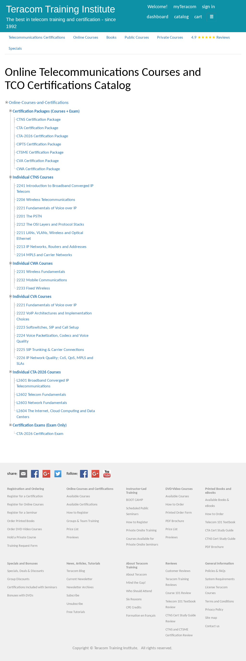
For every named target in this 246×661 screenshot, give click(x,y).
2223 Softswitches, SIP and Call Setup (48, 327)
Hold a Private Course (21, 537)
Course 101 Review (178, 593)
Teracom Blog (76, 571)
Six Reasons (133, 599)
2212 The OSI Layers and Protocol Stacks (50, 224)
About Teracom (136, 575)
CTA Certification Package (37, 128)
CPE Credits (133, 607)
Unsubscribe (75, 604)
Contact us (212, 626)
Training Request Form (22, 546)
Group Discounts (18, 579)
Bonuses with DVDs (20, 595)
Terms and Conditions (219, 601)
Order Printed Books (20, 521)
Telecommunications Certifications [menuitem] (37, 38)
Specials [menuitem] (15, 49)
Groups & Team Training (83, 521)
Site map (211, 618)
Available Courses (78, 496)
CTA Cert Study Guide (219, 530)
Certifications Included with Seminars (32, 587)
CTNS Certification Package (39, 120)
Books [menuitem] (111, 38)
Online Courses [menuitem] (85, 38)
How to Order (175, 504)
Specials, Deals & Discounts (25, 571)
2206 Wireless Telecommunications (46, 200)
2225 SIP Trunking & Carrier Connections (50, 350)
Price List (73, 529)
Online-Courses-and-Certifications (38, 103)
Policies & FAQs (215, 571)
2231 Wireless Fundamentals (41, 272)
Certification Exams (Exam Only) (40, 425)
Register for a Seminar (22, 513)
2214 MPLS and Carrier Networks (44, 255)
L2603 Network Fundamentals (42, 403)
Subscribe (73, 595)
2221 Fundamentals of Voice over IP (47, 208)
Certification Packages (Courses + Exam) (46, 111)
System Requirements (219, 579)
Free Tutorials (76, 612)
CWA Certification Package (38, 169)
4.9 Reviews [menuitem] (210, 38)
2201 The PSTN (29, 216)
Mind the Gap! (136, 583)
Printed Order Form (179, 513)
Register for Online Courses (25, 504)
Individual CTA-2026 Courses (37, 372)
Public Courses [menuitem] (137, 38)
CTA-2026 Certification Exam (40, 434)
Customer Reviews (178, 571)
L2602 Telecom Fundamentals (41, 395)
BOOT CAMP (134, 500)
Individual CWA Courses (33, 264)
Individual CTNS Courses (33, 177)
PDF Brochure (175, 521)
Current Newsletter (79, 579)
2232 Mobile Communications (42, 280)
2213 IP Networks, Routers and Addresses (51, 247)
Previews (73, 537)
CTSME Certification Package (40, 152)
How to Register (77, 513)
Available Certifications (82, 504)
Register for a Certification (25, 496)
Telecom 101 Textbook (220, 522)
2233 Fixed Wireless (33, 288)
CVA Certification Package (38, 161)
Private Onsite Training (141, 530)
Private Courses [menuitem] (170, 38)
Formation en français (140, 616)
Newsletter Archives (80, 587)
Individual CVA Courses (32, 297)
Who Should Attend (139, 591)
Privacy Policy (214, 610)
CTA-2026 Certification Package (42, 136)
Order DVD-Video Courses (24, 529)
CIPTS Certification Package (39, 144)
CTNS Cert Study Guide (220, 539)
